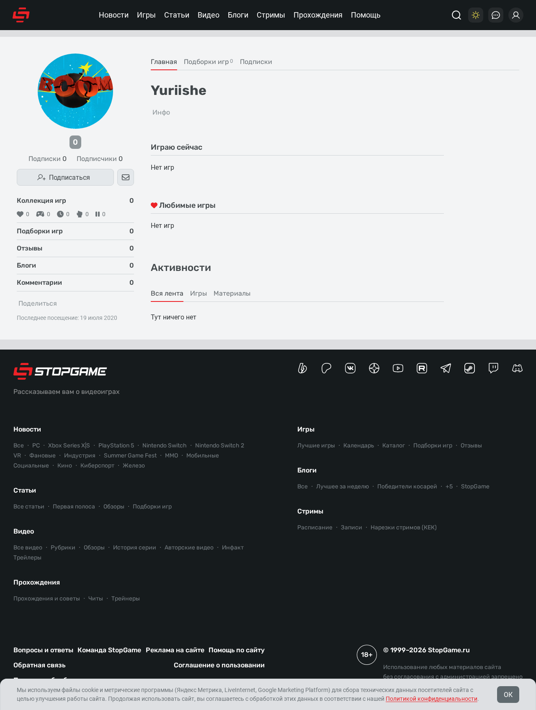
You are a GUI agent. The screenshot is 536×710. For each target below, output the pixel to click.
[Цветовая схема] (475, 15)
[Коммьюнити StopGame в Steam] (469, 368)
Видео (208, 14)
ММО (171, 455)
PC (36, 445)
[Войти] (515, 15)
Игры (146, 14)
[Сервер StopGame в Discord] (517, 368)
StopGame (475, 486)
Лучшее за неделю (342, 486)
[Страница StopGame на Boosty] (302, 368)
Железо (134, 465)
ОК (508, 695)
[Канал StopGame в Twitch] (493, 368)
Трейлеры (27, 557)
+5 (449, 486)
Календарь (358, 445)
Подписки (47, 159)
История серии (134, 547)
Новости (114, 14)
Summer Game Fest (130, 455)
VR (17, 455)
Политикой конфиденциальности (431, 698)
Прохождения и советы (46, 598)
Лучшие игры (316, 445)
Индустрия (79, 455)
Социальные (31, 465)
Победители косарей (407, 486)
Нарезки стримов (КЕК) (404, 527)
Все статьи (28, 506)
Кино (64, 465)
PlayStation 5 (116, 445)
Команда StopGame (109, 650)
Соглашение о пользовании (219, 665)
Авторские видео (189, 547)
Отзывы (471, 445)
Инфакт (233, 547)
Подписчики (100, 159)
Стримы (271, 14)
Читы (95, 598)
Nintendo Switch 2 (219, 445)
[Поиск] (456, 15)
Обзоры (113, 506)
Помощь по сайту (237, 650)
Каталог (393, 445)
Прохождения (318, 14)
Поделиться (37, 303)
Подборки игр (152, 506)
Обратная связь (39, 665)
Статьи (176, 14)
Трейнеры (125, 598)
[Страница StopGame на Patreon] (326, 368)
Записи (351, 527)
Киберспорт (97, 465)
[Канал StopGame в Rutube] (422, 368)
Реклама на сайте (175, 650)
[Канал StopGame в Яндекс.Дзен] (374, 368)
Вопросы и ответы (43, 650)
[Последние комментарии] (495, 15)
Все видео (27, 547)
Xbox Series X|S (69, 445)
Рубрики (63, 547)
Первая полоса (74, 506)
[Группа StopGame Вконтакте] (350, 368)
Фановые (42, 455)
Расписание (314, 527)
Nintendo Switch (164, 445)
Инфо (161, 112)
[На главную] (21, 15)
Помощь (366, 14)
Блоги (238, 14)
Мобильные (202, 455)
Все (18, 445)
